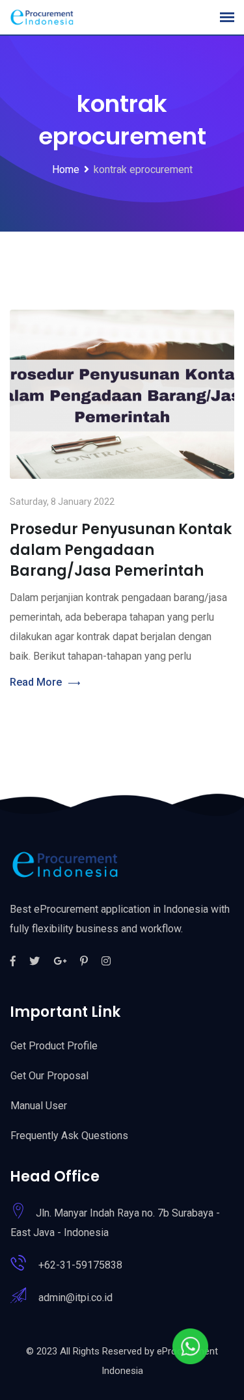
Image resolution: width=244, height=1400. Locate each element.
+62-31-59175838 (80, 1265)
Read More (36, 682)
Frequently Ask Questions (69, 1135)
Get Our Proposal (49, 1076)
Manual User (38, 1105)
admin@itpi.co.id (75, 1297)
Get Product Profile (54, 1046)
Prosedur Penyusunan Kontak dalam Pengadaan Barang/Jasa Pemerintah (121, 550)
